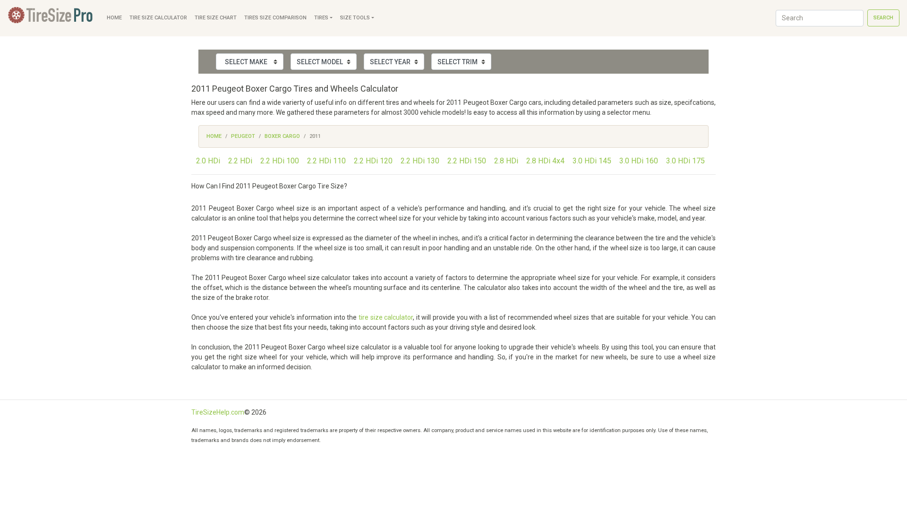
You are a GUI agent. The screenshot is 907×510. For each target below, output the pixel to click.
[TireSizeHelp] (51, 18)
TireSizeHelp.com (217, 412)
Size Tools (355, 18)
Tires (321, 18)
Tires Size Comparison (275, 18)
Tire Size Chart (216, 18)
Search (883, 18)
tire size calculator (386, 317)
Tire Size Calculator (158, 18)
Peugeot (243, 136)
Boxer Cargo (282, 136)
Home (114, 18)
